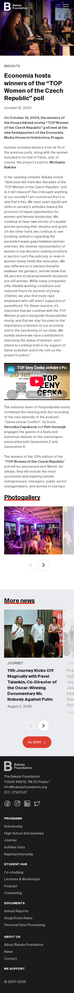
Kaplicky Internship (18, 854)
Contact (10, 959)
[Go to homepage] (16, 6)
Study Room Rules (18, 918)
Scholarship (13, 826)
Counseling (13, 893)
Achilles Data (14, 847)
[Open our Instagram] (17, 804)
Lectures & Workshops (22, 879)
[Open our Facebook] (7, 804)
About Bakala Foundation (23, 945)
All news (34, 742)
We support (14, 968)
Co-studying (13, 872)
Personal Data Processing (24, 925)
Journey (10, 840)
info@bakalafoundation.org (25, 787)
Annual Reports (16, 911)
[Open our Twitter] (37, 804)
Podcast (10, 886)
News (8, 952)
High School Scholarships (24, 833)
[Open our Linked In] (27, 804)
